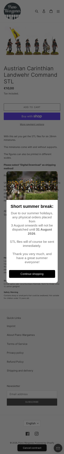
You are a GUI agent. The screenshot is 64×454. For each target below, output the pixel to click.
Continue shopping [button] (32, 274)
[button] (10, 175)
